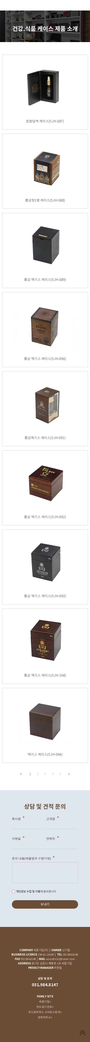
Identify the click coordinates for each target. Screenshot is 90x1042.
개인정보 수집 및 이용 (28, 891)
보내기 (45, 904)
